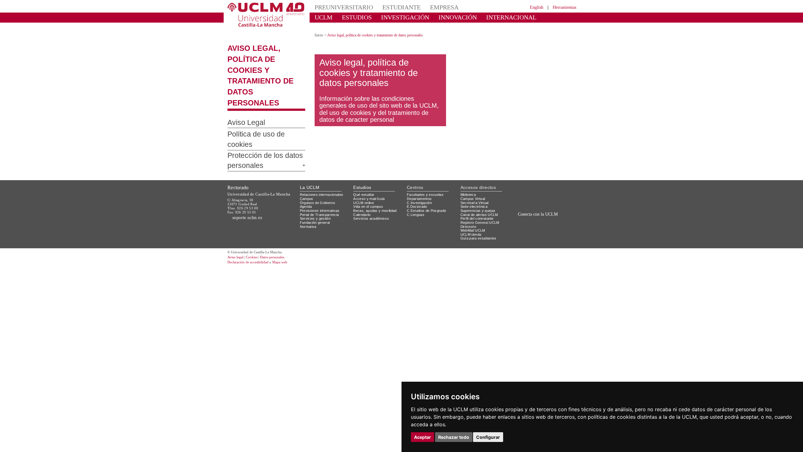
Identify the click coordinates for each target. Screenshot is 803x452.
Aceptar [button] (422, 437)
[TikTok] (524, 191)
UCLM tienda (471, 196)
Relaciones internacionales (324, 157)
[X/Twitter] (532, 191)
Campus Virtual (473, 161)
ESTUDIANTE (390, 7)
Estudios (362, 150)
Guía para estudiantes (479, 200)
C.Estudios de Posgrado (427, 172)
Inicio (319, 29)
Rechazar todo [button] (453, 437)
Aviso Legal (242, 95)
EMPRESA (428, 7)
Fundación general (316, 184)
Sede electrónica (475, 169)
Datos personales (280, 219)
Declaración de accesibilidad (251, 224)
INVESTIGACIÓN (394, 17)
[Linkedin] (551, 191)
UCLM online (364, 165)
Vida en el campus (369, 169)
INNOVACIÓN (439, 17)
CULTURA (526, 17)
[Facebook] (539, 191)
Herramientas (562, 7)
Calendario (362, 177)
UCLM (322, 17)
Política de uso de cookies (262, 107)
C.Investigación (420, 165)
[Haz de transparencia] (528, 158)
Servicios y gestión (316, 181)
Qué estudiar (364, 157)
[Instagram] (515, 191)
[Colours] (556, 158)
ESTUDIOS (351, 17)
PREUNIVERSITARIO (339, 7)
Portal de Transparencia (321, 177)
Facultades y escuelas (426, 157)
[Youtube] (559, 191)
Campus (307, 161)
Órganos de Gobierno (319, 165)
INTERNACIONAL (484, 17)
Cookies (255, 219)
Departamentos (420, 161)
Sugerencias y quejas (479, 172)
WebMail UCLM (473, 193)
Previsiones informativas (322, 172)
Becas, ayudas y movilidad (376, 172)
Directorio (469, 188)
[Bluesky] (546, 191)
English (531, 7)
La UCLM (310, 150)
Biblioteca (469, 157)
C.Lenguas (416, 177)
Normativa (309, 188)
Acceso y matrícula (370, 161)
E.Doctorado (418, 169)
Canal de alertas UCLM (480, 177)
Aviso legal (236, 219)
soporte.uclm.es (250, 180)
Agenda (306, 169)
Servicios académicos (372, 181)
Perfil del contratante (479, 181)
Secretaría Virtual (476, 165)
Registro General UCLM (481, 184)
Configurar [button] (488, 437)
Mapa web (287, 224)
